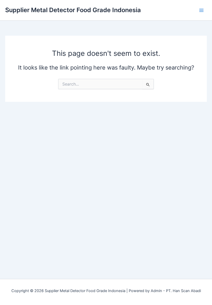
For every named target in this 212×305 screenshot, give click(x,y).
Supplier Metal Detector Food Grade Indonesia (73, 10)
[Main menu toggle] (201, 10)
